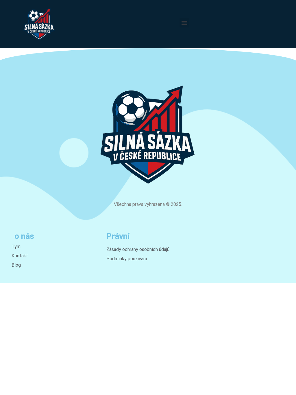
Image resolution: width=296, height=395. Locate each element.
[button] (184, 22)
